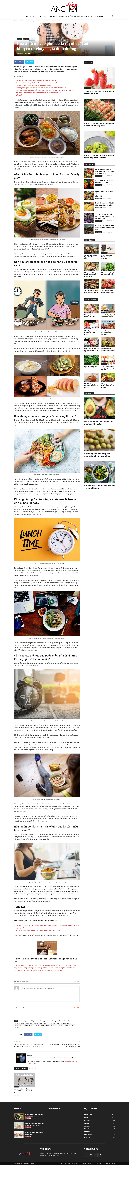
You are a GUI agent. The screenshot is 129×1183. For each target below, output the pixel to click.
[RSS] (96, 1155)
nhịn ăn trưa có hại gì (28, 1025)
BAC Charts (99, 1163)
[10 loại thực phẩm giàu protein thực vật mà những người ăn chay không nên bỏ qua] (91, 266)
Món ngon (87, 1137)
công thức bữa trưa (66, 1023)
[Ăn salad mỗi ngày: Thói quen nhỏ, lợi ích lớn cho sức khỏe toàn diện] (89, 173)
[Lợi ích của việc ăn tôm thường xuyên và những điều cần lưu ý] (99, 110)
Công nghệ (62, 16)
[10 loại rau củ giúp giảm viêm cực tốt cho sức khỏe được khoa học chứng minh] (108, 266)
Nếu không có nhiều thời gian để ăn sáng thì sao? (34, 85)
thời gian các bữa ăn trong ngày (66, 1025)
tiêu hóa (17, 1027)
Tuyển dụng (83, 1163)
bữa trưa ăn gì (43, 1023)
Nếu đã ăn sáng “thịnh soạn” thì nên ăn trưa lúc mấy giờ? (36, 80)
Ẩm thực (36, 16)
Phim (86, 1117)
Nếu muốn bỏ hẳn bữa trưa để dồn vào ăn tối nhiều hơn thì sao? (39, 93)
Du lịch (44, 16)
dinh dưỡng (18, 1025)
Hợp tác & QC (91, 1163)
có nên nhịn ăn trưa (54, 1023)
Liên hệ (113, 1163)
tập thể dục (53, 1025)
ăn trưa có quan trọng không (27, 1021)
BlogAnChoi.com (45, 1153)
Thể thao (71, 16)
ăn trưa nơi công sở (64, 1021)
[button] (112, 16)
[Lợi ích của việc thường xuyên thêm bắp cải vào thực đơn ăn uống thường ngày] (99, 142)
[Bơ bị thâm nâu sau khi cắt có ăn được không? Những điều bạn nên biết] (99, 408)
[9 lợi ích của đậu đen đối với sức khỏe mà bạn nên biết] (89, 229)
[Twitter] (100, 1155)
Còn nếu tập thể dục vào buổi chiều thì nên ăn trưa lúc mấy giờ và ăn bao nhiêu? (45, 90)
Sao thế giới (88, 1115)
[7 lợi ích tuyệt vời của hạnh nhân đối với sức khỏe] (91, 249)
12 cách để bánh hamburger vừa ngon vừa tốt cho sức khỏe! (38, 930)
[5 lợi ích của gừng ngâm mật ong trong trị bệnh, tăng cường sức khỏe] (91, 377)
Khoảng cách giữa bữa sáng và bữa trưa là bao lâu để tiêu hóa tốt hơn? (42, 88)
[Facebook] (86, 1155)
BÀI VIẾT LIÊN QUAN (21, 1069)
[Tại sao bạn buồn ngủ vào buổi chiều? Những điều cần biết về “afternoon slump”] (24, 1080)
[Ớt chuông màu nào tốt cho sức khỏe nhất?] (89, 184)
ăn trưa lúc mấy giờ (41, 1021)
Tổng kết (19, 95)
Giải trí (28, 16)
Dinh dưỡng (25, 39)
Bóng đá (87, 1132)
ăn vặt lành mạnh (19, 1023)
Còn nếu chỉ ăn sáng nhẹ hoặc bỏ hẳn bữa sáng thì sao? (36, 83)
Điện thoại (87, 1129)
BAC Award (107, 1163)
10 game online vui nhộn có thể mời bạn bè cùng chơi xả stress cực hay (65, 1045)
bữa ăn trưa (29, 1023)
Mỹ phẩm (87, 1120)
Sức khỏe (91, 16)
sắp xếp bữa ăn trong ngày (42, 1025)
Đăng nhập (76, 981)
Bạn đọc (100, 16)
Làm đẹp (52, 16)
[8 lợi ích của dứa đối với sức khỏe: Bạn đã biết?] (89, 206)
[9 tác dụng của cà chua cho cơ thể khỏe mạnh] (108, 284)
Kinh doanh (81, 16)
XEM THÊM (32, 1069)
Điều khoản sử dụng (73, 1163)
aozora (29, 1055)
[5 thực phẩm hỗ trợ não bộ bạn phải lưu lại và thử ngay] (91, 308)
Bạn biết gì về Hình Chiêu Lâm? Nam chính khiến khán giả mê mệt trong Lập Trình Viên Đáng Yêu (29, 1045)
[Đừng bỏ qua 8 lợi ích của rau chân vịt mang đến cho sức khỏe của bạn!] (91, 360)
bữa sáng (36, 1023)
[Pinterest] (91, 1155)
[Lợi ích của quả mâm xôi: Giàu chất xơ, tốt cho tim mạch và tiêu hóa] (19, 1116)
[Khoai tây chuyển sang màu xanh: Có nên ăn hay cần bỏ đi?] (99, 440)
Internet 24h (88, 1134)
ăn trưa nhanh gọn (52, 1021)
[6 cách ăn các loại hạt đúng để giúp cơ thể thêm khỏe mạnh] (19, 1134)
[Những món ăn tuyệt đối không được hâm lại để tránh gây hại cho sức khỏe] (91, 342)
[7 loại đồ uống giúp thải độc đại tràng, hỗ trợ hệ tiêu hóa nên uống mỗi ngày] (108, 308)
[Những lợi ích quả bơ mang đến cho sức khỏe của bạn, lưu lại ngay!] (108, 342)
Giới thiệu (63, 1163)
